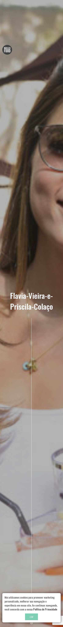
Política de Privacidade (45, 609)
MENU (52, 50)
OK (31, 617)
